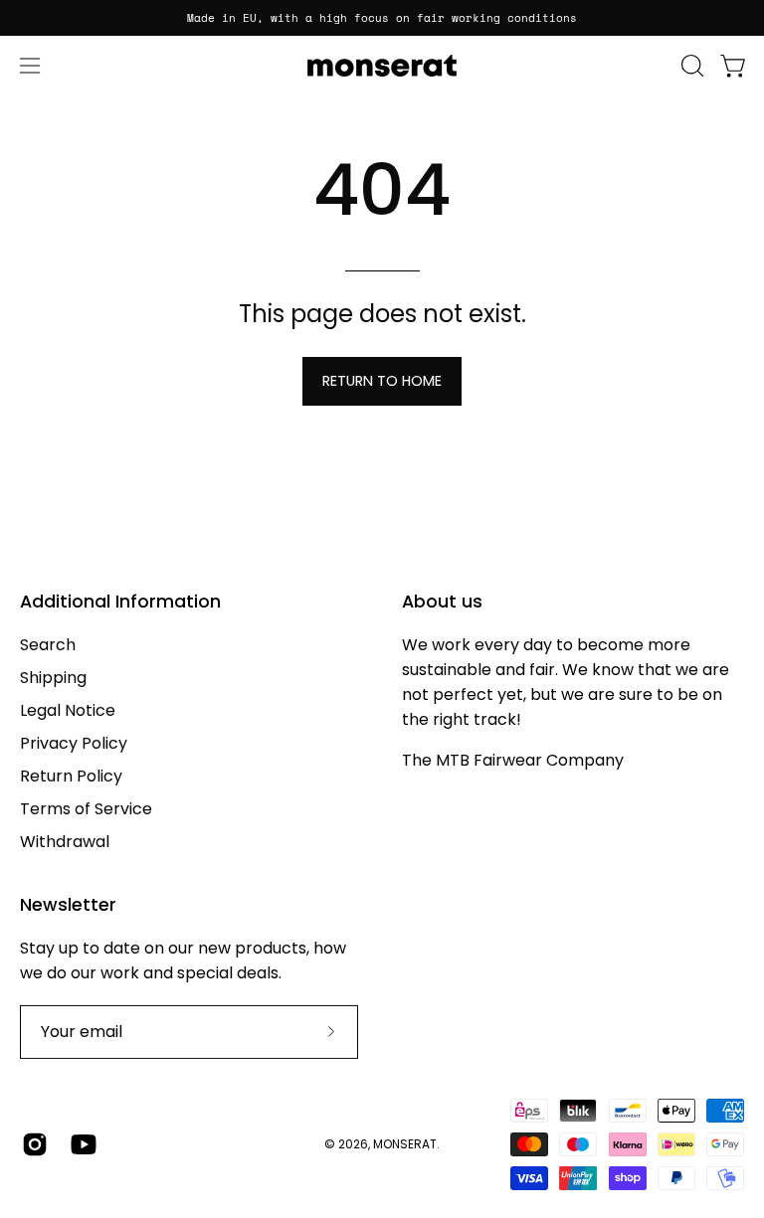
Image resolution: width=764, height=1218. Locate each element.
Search (48, 644)
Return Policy (71, 776)
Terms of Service (86, 808)
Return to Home (382, 381)
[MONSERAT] (382, 66)
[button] (690, 66)
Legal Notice (67, 710)
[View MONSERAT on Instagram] (31, 1144)
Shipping (53, 677)
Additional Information (120, 601)
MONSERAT (405, 1143)
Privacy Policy (73, 743)
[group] (382, 18)
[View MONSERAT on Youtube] (80, 1144)
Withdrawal (64, 841)
